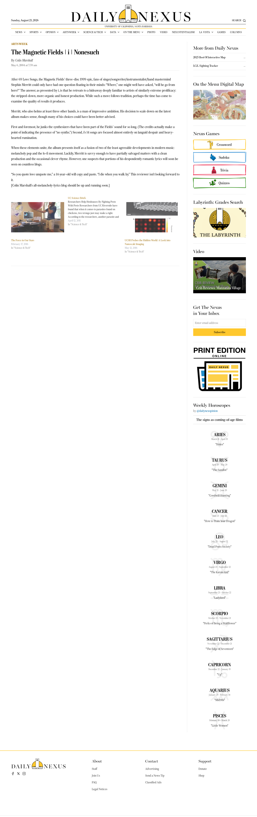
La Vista (204, 32)
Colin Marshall (24, 60)
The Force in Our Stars (22, 240)
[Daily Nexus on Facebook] (12, 773)
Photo (151, 32)
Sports (34, 32)
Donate (202, 769)
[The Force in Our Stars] (37, 217)
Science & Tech (93, 32)
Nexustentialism (183, 32)
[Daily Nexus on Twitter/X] (18, 773)
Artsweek (69, 32)
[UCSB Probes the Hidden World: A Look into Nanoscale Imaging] (151, 217)
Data (113, 32)
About (97, 761)
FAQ (94, 782)
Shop (201, 775)
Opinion (51, 32)
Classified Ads (153, 782)
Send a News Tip (154, 775)
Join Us (96, 775)
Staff (94, 769)
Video (163, 32)
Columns (236, 32)
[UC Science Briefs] (96, 211)
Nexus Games (206, 133)
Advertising (152, 769)
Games (221, 32)
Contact (151, 761)
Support (204, 761)
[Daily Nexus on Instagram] (24, 773)
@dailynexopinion (207, 411)
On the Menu (131, 32)
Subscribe (219, 332)
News (18, 32)
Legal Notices (99, 789)
